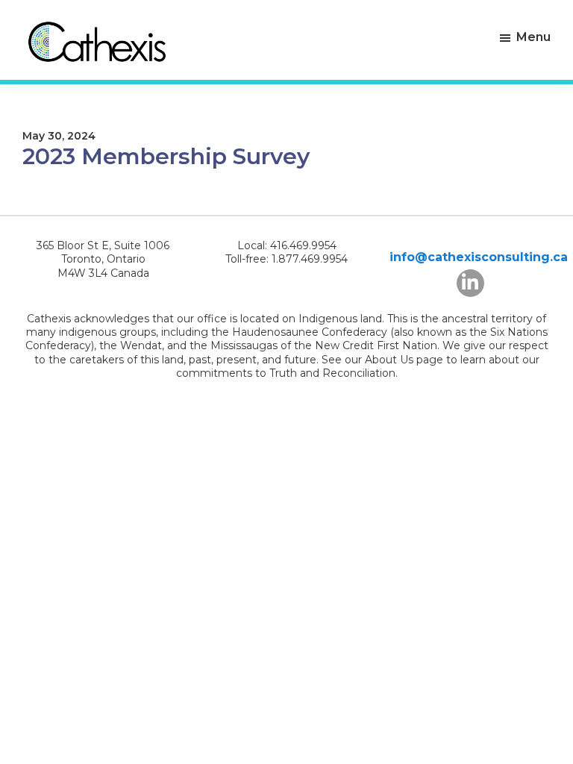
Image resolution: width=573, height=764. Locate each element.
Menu (533, 37)
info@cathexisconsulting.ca (478, 257)
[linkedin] (470, 283)
